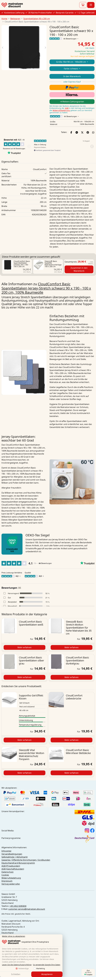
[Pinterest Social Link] (87, 132)
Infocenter (7, 851)
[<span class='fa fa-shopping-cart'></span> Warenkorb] (83, 5)
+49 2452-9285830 (18, 906)
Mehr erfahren (25, 647)
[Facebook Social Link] (71, 132)
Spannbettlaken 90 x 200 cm (36, 18)
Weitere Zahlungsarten (73, 101)
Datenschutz (8, 872)
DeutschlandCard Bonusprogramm (18, 863)
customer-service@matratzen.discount (26, 909)
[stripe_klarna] (72, 94)
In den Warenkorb (72, 76)
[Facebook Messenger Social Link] (77, 132)
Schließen (15, 974)
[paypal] (72, 87)
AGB (66, 108)
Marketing (40, 968)
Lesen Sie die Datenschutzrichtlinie (17, 965)
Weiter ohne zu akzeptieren (13, 936)
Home (4, 18)
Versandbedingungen (12, 854)
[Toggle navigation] (90, 5)
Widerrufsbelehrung (61, 110)
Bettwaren (15, 18)
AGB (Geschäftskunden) (13, 869)
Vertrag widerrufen (11, 884)
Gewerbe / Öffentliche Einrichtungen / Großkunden (26, 860)
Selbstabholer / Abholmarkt (15, 857)
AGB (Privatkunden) (11, 866)
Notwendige (23, 968)
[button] (3, 47)
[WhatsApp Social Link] (93, 132)
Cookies (5, 875)
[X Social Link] (82, 132)
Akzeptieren (47, 974)
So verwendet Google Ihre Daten (46, 965)
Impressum (7, 881)
